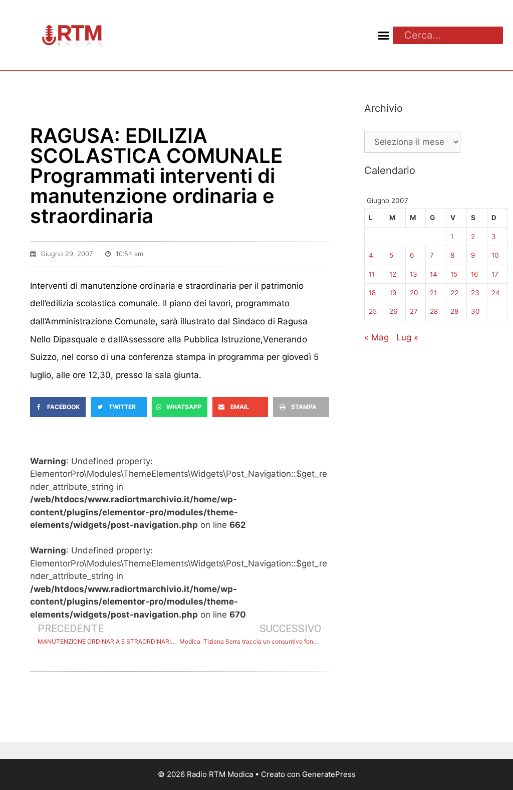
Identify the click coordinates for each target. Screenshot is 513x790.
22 (454, 293)
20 (414, 293)
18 (372, 293)
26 (393, 311)
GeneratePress (329, 774)
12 (392, 274)
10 (495, 255)
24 (495, 293)
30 (475, 311)
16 (474, 274)
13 (413, 274)
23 (475, 293)
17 (494, 274)
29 (454, 311)
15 (453, 274)
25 (373, 311)
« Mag (376, 337)
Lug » (407, 337)
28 (434, 311)
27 (414, 311)
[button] (383, 35)
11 (372, 274)
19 (392, 293)
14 (433, 274)
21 (433, 293)
